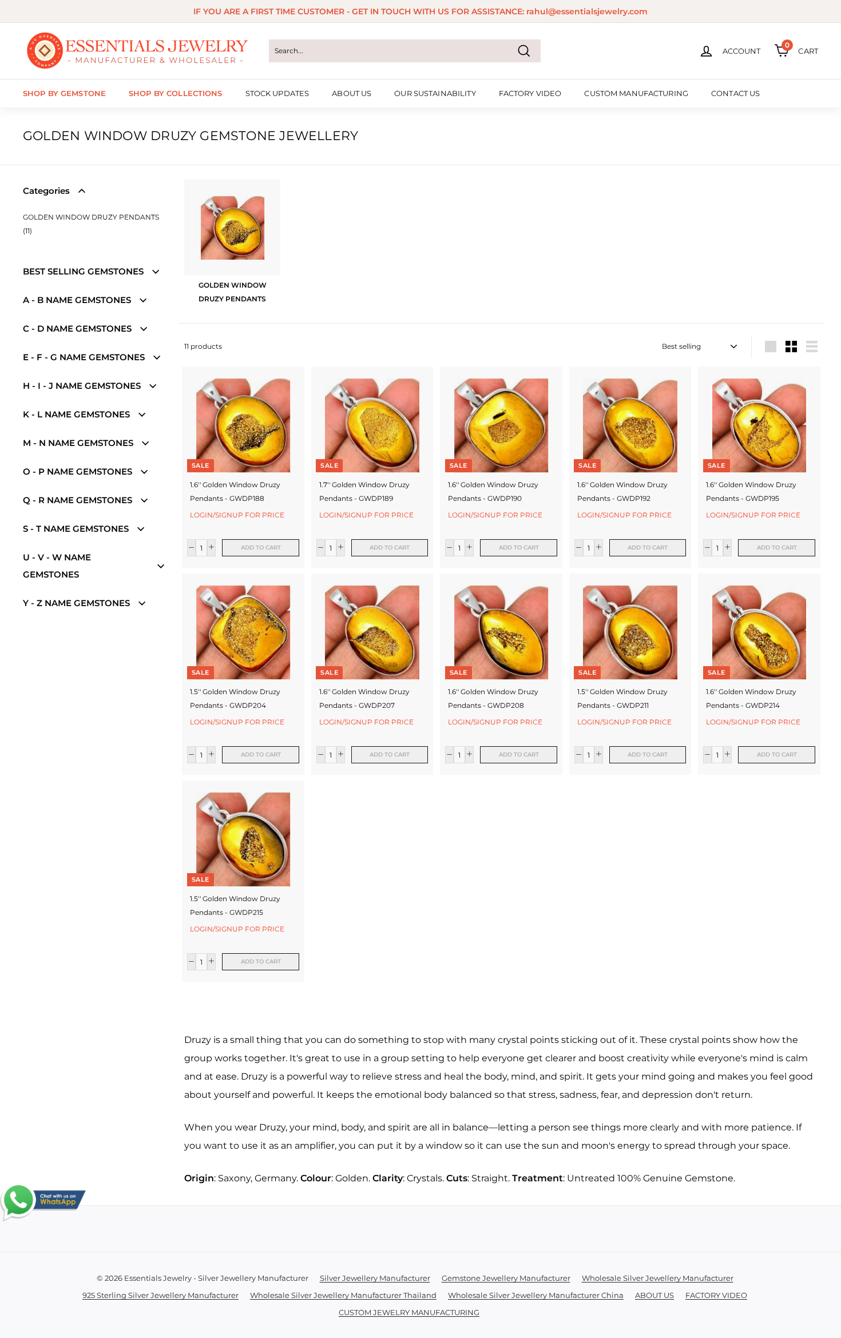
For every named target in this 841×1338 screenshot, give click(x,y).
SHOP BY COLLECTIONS (175, 93)
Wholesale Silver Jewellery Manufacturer (657, 1278)
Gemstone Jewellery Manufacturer (506, 1278)
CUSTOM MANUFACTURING (636, 93)
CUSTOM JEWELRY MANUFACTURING (409, 1312)
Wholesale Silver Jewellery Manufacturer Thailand (343, 1295)
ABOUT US (351, 93)
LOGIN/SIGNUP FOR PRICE (237, 515)
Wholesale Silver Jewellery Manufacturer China (536, 1295)
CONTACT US (735, 93)
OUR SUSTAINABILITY (434, 93)
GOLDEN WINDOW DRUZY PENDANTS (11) (91, 224)
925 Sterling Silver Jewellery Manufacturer (160, 1295)
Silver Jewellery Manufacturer (375, 1278)
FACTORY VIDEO (530, 93)
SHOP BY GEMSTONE (64, 93)
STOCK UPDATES (277, 93)
